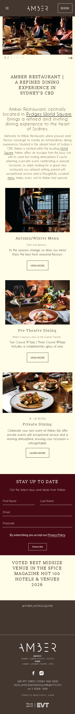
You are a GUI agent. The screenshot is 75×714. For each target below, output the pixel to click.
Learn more (37, 453)
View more (38, 265)
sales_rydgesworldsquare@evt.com (37, 685)
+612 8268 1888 (37, 688)
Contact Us (26, 695)
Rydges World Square (49, 114)
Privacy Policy (56, 535)
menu (11, 177)
